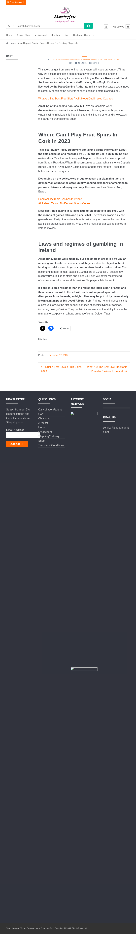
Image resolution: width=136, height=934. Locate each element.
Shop (41, 440)
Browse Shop (23, 35)
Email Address (15, 430)
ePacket (43, 423)
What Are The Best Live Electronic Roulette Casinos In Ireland (107, 369)
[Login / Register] (106, 26)
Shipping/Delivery (48, 436)
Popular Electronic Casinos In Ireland (60, 199)
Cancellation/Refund (50, 409)
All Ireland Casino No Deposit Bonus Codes (64, 203)
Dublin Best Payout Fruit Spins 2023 (61, 369)
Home (9, 35)
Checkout (56, 35)
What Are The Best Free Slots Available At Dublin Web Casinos (75, 98)
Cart (67, 35)
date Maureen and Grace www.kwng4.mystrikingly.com (85, 59)
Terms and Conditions (51, 445)
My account (40, 35)
